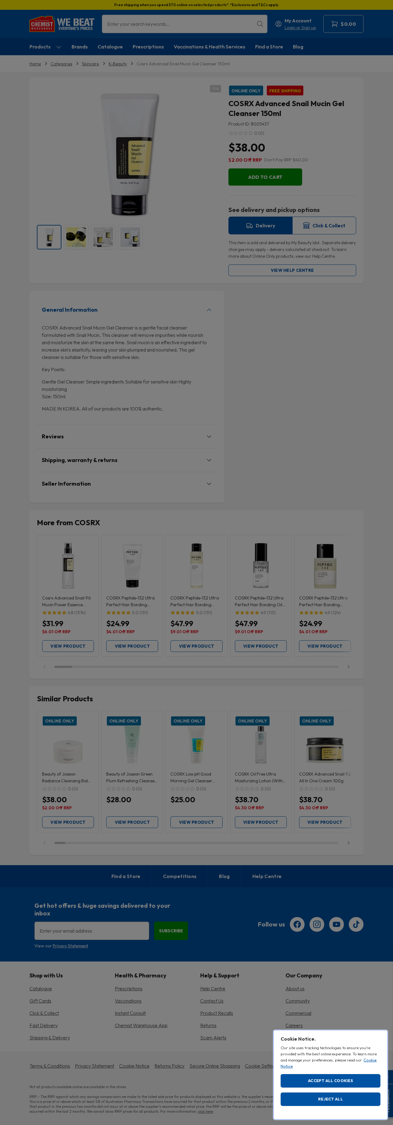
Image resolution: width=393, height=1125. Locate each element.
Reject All (330, 1098)
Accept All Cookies (330, 1080)
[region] (330, 1075)
